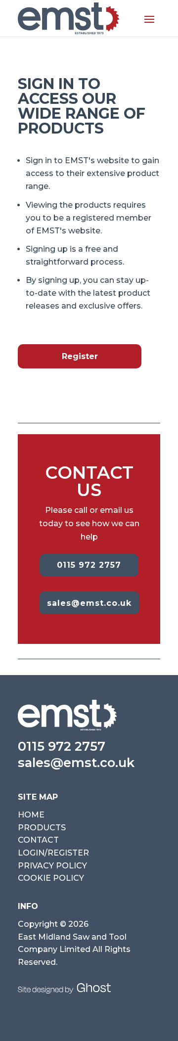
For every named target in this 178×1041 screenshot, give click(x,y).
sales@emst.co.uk (89, 603)
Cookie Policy (51, 878)
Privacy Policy (52, 865)
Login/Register (53, 853)
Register (80, 356)
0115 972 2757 (89, 565)
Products (42, 827)
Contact (38, 840)
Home (31, 814)
